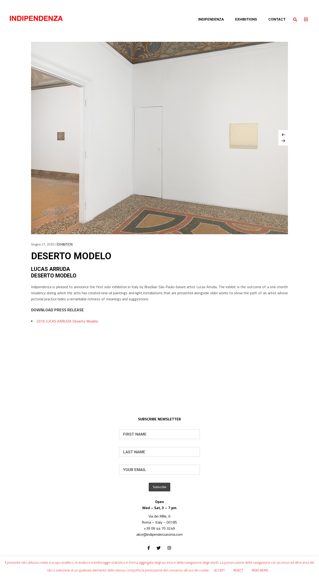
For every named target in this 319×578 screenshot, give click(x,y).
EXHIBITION (65, 244)
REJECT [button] (238, 570)
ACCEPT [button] (219, 570)
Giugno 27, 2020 (42, 244)
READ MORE (260, 570)
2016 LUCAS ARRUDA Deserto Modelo (67, 321)
